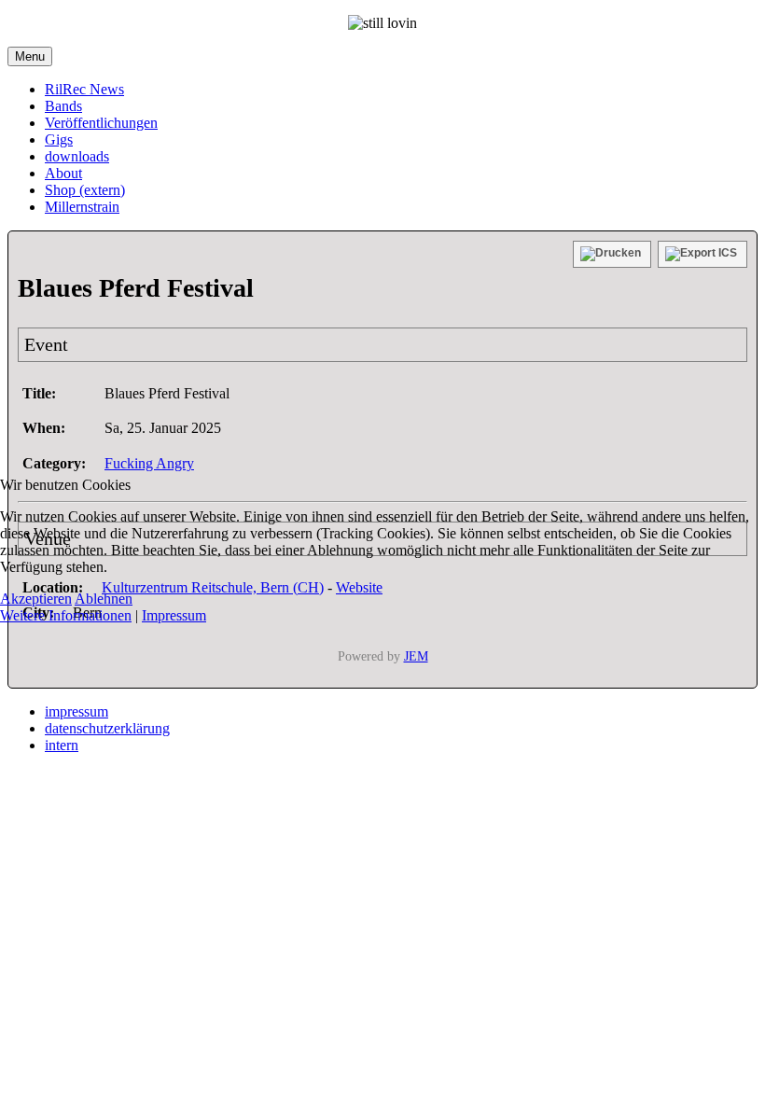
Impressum (174, 615)
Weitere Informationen (66, 615)
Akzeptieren (36, 598)
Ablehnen (103, 598)
